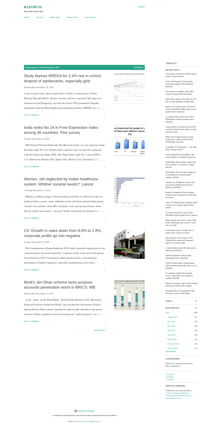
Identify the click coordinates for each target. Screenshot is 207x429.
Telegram (97, 421)
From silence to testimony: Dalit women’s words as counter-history (181, 74)
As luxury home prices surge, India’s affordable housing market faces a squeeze (181, 213)
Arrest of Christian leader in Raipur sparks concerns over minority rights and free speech (181, 205)
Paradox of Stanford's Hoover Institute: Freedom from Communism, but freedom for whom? (181, 195)
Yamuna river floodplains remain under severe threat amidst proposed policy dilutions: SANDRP (180, 184)
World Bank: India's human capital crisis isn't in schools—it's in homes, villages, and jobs (181, 164)
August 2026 (172, 317)
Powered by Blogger (85, 411)
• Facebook (170, 374)
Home (26, 17)
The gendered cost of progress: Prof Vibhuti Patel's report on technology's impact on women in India (180, 240)
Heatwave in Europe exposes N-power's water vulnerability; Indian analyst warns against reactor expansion (181, 109)
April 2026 (171, 334)
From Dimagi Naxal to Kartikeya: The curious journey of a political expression (181, 155)
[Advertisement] (84, 38)
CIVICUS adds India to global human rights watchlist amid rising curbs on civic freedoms (181, 265)
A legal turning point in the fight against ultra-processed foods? (181, 249)
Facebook (87, 421)
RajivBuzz (33, 7)
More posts (99, 330)
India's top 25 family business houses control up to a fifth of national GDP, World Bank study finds (179, 139)
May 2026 (171, 330)
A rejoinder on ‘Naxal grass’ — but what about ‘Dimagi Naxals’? (181, 148)
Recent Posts (72, 17)
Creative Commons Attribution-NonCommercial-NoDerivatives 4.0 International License (179, 395)
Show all (139, 67)
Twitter (80, 421)
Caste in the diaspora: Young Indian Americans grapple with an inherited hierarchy (179, 84)
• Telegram (170, 379)
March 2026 (172, 339)
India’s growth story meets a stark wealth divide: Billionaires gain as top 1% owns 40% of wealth (181, 222)
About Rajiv (55, 17)
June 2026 (171, 326)
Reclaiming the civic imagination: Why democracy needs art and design (180, 291)
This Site (39, 17)
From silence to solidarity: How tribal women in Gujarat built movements (180, 92)
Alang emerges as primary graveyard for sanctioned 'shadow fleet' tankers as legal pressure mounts (181, 129)
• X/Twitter (170, 377)
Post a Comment (31, 115)
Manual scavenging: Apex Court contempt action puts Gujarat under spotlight (181, 284)
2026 (167, 312)
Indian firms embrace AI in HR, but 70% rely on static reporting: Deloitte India (181, 100)
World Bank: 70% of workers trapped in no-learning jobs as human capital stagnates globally (181, 174)
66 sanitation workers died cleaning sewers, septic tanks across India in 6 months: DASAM (179, 275)
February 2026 (173, 343)
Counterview (90, 17)
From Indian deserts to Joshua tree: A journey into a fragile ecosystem (180, 231)
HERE (172, 363)
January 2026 (172, 348)
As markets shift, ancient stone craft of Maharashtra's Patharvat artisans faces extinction (180, 119)
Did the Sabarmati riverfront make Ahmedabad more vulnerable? (178, 256)
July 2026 (171, 321)
